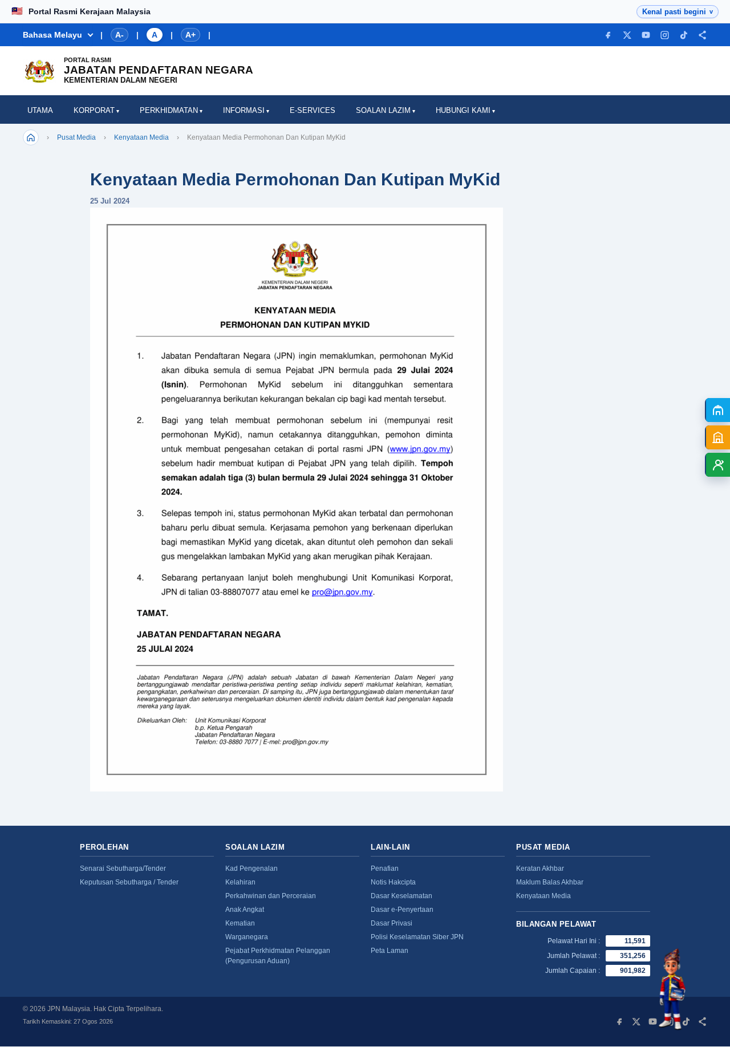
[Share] (702, 35)
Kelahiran (240, 882)
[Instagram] (665, 35)
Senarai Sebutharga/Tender (123, 868)
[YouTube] (646, 35)
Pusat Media (76, 137)
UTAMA (40, 110)
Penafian (385, 868)
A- (119, 34)
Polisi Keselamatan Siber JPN (417, 937)
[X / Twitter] (627, 35)
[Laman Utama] (31, 137)
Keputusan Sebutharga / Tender (129, 882)
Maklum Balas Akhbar (549, 882)
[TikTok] (683, 35)
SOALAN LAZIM (383, 110)
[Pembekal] (717, 437)
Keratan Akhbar (540, 868)
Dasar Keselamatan (401, 896)
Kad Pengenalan (251, 868)
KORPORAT (94, 110)
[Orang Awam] (717, 410)
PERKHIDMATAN (169, 110)
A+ (190, 34)
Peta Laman (389, 951)
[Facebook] (608, 35)
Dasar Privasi (391, 923)
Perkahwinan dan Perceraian (270, 896)
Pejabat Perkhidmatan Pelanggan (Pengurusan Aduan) (277, 956)
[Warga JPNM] (717, 465)
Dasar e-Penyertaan (402, 910)
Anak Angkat (244, 910)
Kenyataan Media (141, 137)
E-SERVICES (312, 110)
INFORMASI (244, 110)
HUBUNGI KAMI (463, 110)
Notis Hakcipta (393, 882)
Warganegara (246, 937)
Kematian (240, 923)
